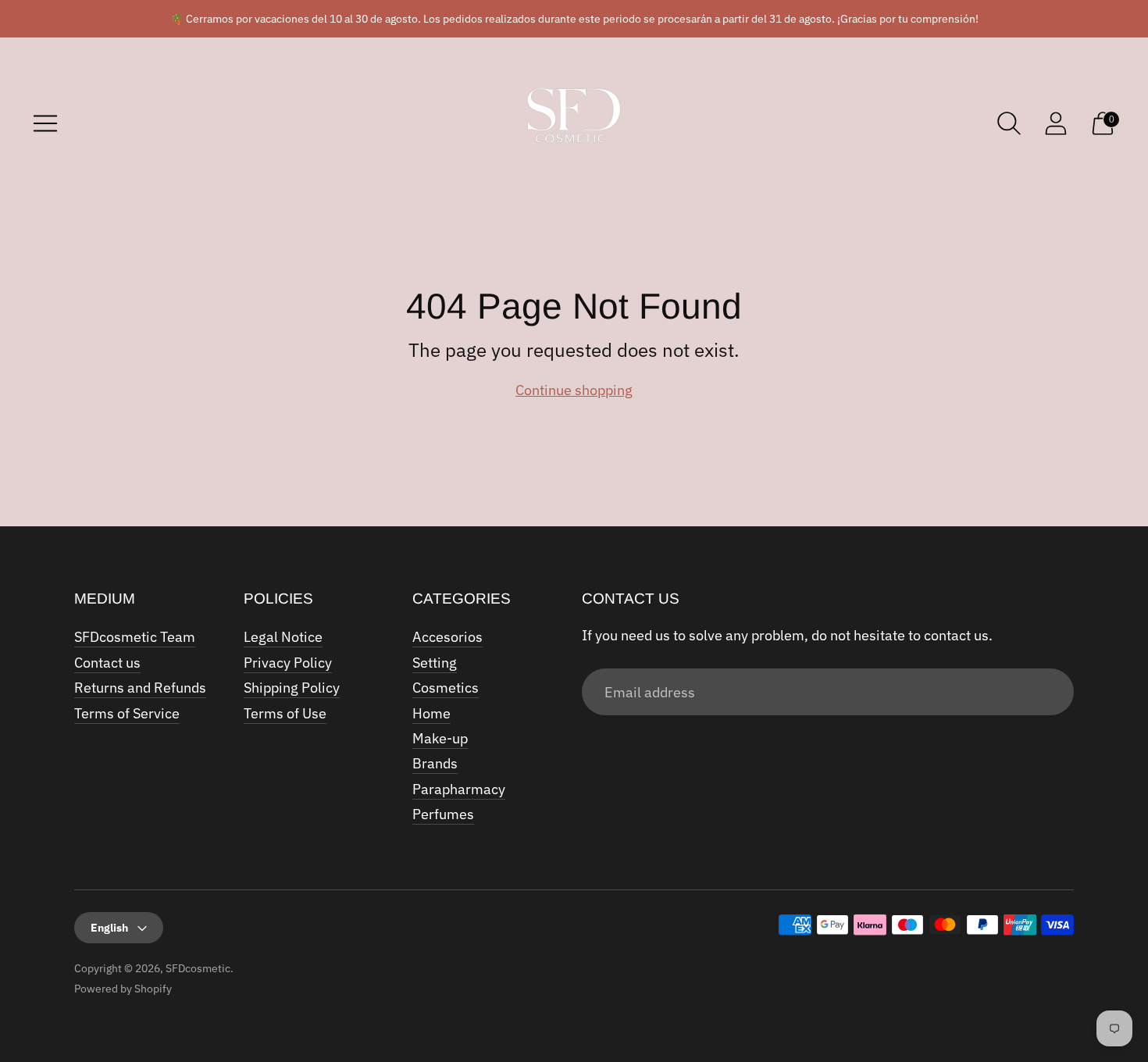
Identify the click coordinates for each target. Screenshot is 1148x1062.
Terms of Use (285, 713)
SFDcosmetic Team (134, 637)
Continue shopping (574, 390)
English (109, 928)
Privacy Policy (288, 663)
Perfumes (443, 814)
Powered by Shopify (123, 989)
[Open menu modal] (45, 123)
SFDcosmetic (198, 968)
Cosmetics (445, 688)
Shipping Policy (292, 688)
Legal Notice (283, 637)
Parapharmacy (458, 789)
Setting (434, 663)
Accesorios (447, 637)
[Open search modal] (1009, 123)
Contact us (107, 663)
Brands (435, 763)
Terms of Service (127, 713)
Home (431, 713)
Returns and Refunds (140, 688)
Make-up (440, 738)
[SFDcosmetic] (574, 123)
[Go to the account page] (1056, 123)
